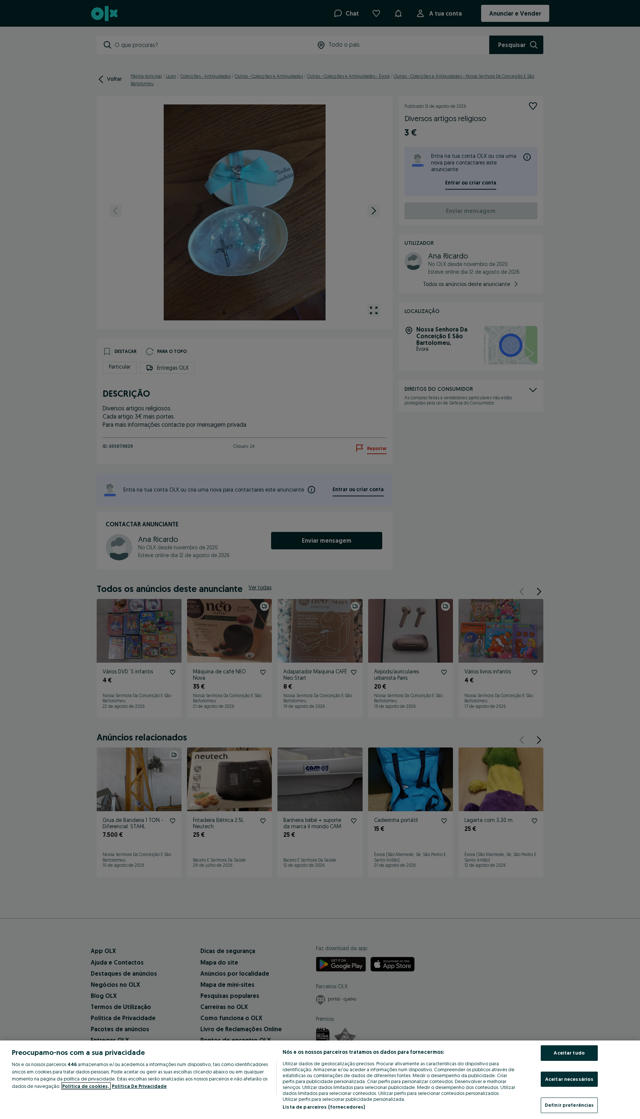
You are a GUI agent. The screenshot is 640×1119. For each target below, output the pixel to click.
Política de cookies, (86, 1086)
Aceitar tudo (569, 1053)
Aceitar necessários (569, 1079)
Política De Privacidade (139, 1086)
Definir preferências (569, 1105)
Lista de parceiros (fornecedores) (324, 1107)
